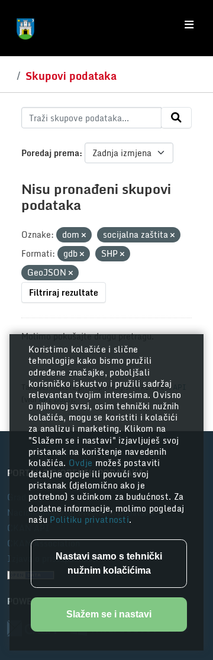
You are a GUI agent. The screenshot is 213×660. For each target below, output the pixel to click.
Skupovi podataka (71, 75)
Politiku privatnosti (89, 519)
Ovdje (82, 463)
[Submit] (176, 117)
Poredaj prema (50, 153)
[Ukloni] (84, 235)
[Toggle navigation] (189, 24)
